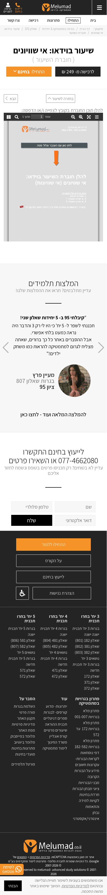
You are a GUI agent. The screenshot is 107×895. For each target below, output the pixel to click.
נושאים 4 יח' (58, 652)
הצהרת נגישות (62, 593)
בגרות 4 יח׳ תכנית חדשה (54, 661)
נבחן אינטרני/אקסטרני (86, 815)
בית (93, 20)
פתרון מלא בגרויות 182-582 (87, 743)
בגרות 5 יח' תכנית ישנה (21, 631)
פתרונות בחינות (23, 748)
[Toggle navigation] (99, 7)
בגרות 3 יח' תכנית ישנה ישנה (85, 631)
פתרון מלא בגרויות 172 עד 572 (87, 728)
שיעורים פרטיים (55, 730)
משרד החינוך (57, 742)
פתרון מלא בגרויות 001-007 (87, 713)
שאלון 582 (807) (22, 646)
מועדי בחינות (25, 754)
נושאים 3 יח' (90, 658)
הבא (11, 98)
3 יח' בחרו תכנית (90, 618)
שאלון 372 (31, 29)
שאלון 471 (59, 670)
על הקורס (53, 560)
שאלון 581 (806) (23, 640)
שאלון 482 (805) (55, 646)
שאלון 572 (27, 676)
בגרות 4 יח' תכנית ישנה (53, 631)
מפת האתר (26, 730)
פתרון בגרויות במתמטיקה (87, 700)
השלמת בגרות (24, 706)
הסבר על (27, 698)
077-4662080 (78, 460)
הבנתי (13, 886)
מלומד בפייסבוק (22, 736)
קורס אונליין (58, 736)
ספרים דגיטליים (55, 718)
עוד (63, 698)
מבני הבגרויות (88, 782)
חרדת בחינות (89, 794)
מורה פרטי (26, 712)
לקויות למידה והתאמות (89, 803)
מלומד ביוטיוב (24, 742)
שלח (31, 520)
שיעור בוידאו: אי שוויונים (53, 50)
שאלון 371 (91, 682)
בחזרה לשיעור (62, 98)
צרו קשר (13, 20)
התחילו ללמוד (53, 544)
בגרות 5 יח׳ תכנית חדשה (21, 661)
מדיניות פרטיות (23, 724)
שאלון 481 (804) (55, 640)
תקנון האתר (26, 718)
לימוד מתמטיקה (55, 748)
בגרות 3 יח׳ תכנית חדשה (86, 667)
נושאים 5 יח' (26, 652)
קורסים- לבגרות (55, 712)
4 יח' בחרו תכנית (58, 618)
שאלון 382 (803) (87, 652)
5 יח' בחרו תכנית (26, 618)
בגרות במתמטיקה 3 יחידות (58, 29)
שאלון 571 (27, 670)
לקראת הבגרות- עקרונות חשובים (87, 761)
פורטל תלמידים (23, 764)
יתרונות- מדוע (56, 706)
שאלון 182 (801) (87, 640)
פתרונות (53, 20)
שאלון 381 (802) (87, 646)
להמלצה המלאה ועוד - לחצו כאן (53, 414)
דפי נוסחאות (89, 752)
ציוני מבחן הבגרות (85, 788)
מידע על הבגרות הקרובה (86, 773)
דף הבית (84, 29)
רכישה (33, 20)
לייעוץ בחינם (53, 577)
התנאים (22, 857)
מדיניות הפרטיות (40, 857)
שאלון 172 (91, 676)
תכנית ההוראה (55, 724)
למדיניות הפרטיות (75, 886)
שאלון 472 (59, 676)
